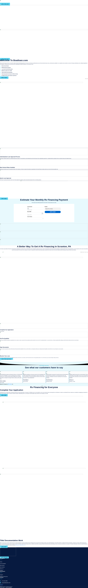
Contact (86, 1)
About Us (81, 1)
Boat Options (75, 1)
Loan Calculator (62, 1)
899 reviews (10, 384)
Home (56, 1)
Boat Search (69, 1)
